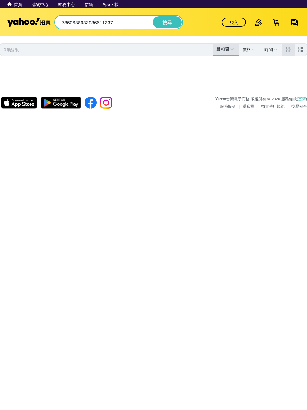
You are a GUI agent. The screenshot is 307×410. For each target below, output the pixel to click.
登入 (234, 22)
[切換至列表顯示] (301, 50)
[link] (289, 50)
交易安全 (299, 106)
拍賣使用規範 (273, 106)
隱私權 (248, 106)
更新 (302, 98)
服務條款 (228, 106)
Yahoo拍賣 (29, 22)
